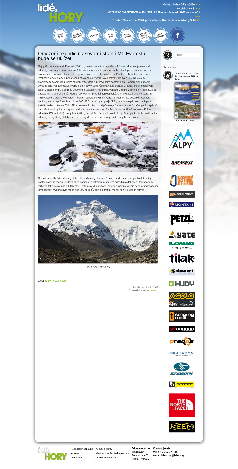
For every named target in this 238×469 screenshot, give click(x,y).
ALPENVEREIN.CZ (106, 457)
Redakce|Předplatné (82, 448)
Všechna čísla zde (184, 120)
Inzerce (75, 453)
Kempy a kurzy (104, 448)
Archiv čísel (77, 457)
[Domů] (67, 13)
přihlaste (153, 290)
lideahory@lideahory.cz (174, 455)
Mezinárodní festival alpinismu (112, 453)
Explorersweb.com (56, 280)
